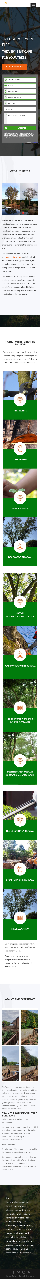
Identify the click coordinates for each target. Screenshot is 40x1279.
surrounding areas (13, 257)
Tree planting (20, 508)
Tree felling (20, 459)
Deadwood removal (20, 557)
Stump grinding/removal (20, 880)
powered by (32, 142)
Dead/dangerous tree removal (20, 666)
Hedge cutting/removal (20, 831)
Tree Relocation (20, 928)
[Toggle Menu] (33, 5)
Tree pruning (20, 410)
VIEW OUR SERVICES (14, 67)
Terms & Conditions (26, 1276)
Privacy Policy (23, 134)
